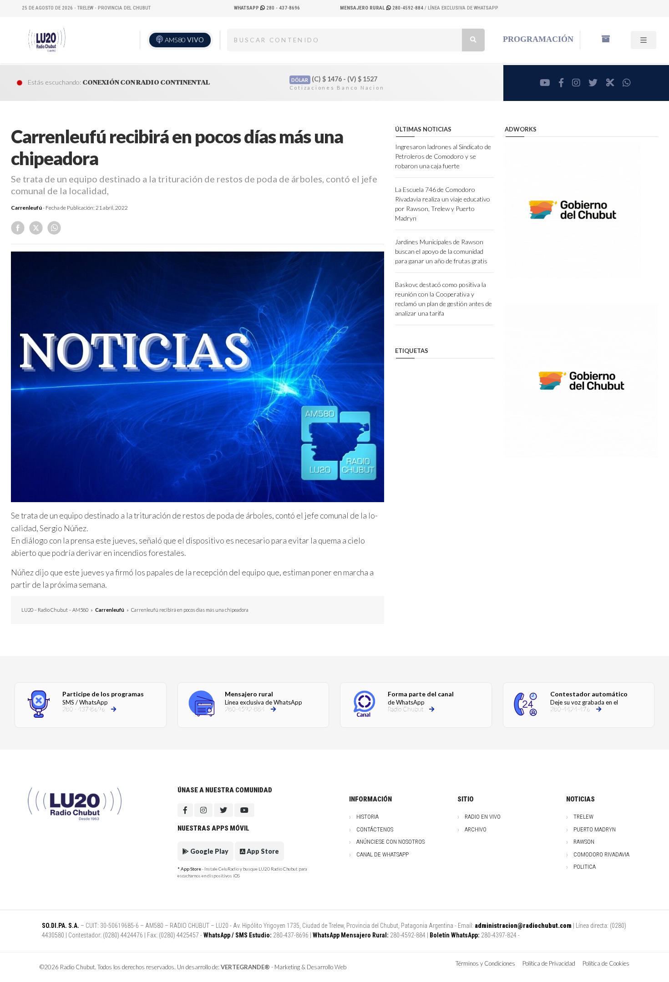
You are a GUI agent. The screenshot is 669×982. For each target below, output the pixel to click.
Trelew (583, 816)
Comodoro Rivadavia (601, 854)
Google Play (208, 851)
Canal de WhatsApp (382, 854)
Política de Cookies (606, 963)
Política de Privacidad (548, 963)
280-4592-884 (382, 8)
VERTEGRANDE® (245, 967)
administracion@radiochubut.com (523, 925)
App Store (262, 851)
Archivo (476, 829)
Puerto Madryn (594, 829)
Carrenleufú (26, 207)
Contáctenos (374, 829)
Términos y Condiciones (485, 963)
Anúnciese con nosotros (390, 841)
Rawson (583, 841)
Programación (538, 39)
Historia (367, 816)
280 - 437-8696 (267, 8)
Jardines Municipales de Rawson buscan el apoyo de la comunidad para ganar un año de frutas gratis (441, 251)
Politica (584, 866)
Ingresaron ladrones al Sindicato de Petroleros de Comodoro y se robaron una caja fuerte (443, 156)
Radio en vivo (483, 816)
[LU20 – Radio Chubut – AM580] (46, 39)
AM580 (184, 40)
